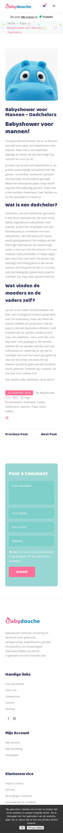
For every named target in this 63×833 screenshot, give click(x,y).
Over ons (10, 690)
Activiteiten (15, 402)
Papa (23, 23)
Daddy (41, 402)
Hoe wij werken (14, 684)
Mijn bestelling (14, 748)
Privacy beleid (35, 827)
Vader (42, 406)
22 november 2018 (19, 392)
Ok (22, 827)
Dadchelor (29, 402)
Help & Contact (14, 783)
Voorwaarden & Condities (20, 802)
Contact (10, 702)
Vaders (9, 411)
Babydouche (47, 392)
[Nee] (58, 819)
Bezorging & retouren (18, 796)
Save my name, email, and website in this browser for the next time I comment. (31, 556)
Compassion (12, 696)
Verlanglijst (12, 755)
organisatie (12, 655)
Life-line (10, 789)
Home (11, 23)
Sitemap (10, 709)
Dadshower (12, 406)
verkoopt (26, 633)
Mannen (25, 406)
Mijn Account (12, 742)
